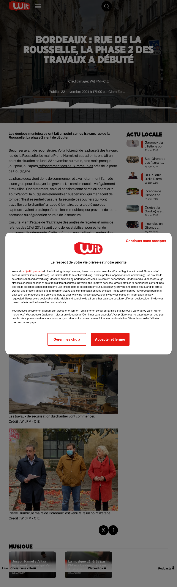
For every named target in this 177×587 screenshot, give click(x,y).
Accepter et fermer (110, 339)
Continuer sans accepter (146, 240)
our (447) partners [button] (32, 271)
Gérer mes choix (67, 339)
